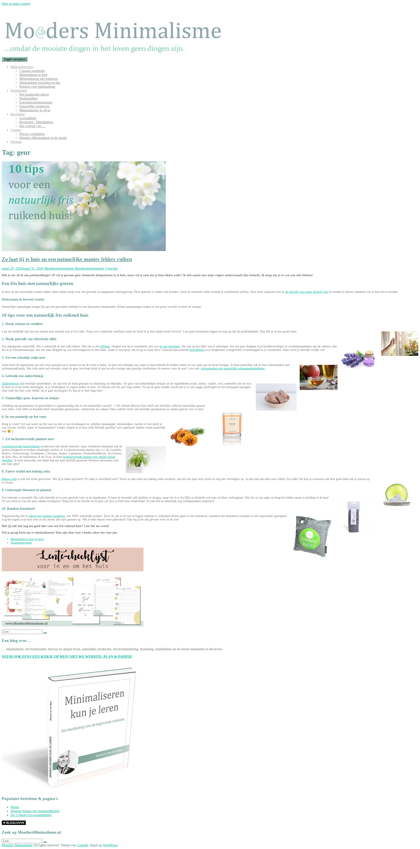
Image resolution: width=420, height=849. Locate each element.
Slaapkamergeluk (21, 542)
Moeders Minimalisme (17, 845)
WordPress (110, 845)
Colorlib (82, 845)
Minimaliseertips (21, 67)
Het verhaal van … (32, 126)
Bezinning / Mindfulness (36, 122)
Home (14, 807)
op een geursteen (169, 346)
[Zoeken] (45, 632)
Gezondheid (27, 118)
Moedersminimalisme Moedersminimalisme (74, 268)
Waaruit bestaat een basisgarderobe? (35, 811)
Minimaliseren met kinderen (38, 79)
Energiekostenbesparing (35, 102)
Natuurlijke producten (34, 106)
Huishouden (18, 90)
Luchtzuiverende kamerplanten (21, 446)
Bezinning (17, 114)
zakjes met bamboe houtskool (47, 516)
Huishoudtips (28, 98)
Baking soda (9, 479)
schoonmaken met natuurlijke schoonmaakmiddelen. (233, 368)
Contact (15, 130)
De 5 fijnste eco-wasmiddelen (30, 815)
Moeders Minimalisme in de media (43, 138)
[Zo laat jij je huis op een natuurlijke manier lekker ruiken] (84, 250)
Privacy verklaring (32, 134)
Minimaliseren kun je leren (27, 539)
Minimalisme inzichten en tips (39, 82)
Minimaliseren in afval (34, 110)
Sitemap (16, 142)
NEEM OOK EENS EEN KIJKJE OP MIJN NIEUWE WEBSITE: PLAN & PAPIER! (67, 656)
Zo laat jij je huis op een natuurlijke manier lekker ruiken (67, 259)
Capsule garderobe (32, 71)
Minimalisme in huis (33, 75)
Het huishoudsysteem (34, 94)
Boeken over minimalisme (37, 86)
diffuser (105, 346)
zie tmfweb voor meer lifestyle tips (306, 292)
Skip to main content (16, 3)
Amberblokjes (10, 383)
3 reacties (111, 268)
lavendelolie (196, 350)
